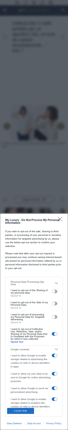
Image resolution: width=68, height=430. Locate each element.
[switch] (54, 291)
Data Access (34, 423)
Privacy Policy (53, 423)
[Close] (61, 220)
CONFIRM (20, 411)
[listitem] (34, 283)
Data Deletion (14, 423)
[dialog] (34, 321)
